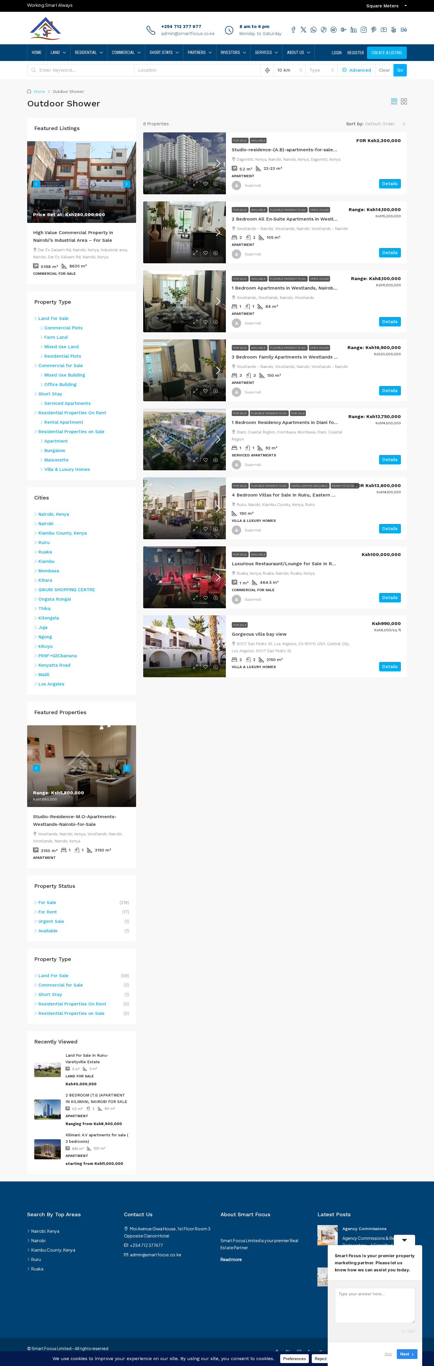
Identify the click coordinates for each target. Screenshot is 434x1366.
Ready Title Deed (345, 485)
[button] (394, 101)
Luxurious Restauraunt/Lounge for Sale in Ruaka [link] (287, 563)
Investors (230, 52)
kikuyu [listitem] (45, 646)
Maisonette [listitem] (56, 460)
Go (400, 70)
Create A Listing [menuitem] (387, 52)
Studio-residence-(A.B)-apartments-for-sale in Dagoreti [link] (296, 149)
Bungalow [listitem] (54, 450)
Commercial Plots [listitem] (63, 328)
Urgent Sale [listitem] (51, 929)
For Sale (240, 140)
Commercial (123, 52)
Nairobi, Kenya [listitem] (53, 514)
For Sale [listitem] (47, 910)
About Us (295, 52)
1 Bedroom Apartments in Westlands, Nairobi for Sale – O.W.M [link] (303, 288)
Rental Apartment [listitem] (63, 422)
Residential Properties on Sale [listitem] (71, 431)
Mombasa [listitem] (48, 570)
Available (258, 140)
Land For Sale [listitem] (53, 318)
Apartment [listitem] (56, 441)
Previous (36, 184)
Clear (384, 70)
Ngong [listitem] (45, 637)
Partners (197, 52)
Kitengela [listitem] (48, 618)
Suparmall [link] (253, 185)
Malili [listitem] (43, 674)
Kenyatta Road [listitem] (54, 665)
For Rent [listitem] (47, 919)
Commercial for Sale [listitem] (60, 365)
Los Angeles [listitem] (51, 684)
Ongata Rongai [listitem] (54, 599)
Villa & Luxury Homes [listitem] (67, 469)
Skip (388, 1354)
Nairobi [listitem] (45, 523)
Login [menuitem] (337, 52)
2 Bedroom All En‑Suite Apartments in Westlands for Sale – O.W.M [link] (308, 219)
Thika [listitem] (44, 608)
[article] (81, 212)
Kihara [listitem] (45, 580)
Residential (86, 52)
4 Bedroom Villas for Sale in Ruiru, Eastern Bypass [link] (289, 495)
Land (55, 52)
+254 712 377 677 (181, 26)
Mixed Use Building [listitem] (64, 375)
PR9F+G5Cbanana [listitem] (57, 655)
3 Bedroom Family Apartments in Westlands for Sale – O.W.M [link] (302, 357)
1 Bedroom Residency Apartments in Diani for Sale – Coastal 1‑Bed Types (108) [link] (322, 422)
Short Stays (161, 52)
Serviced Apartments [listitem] (67, 403)
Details (390, 183)
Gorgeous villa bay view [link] (259, 634)
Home (37, 52)
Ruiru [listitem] (44, 542)
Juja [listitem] (43, 627)
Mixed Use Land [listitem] (61, 346)
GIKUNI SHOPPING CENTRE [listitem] (66, 589)
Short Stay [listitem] (50, 394)
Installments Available (309, 485)
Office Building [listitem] (60, 384)
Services (263, 52)
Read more (231, 1267)
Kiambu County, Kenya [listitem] (62, 533)
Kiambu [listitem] (46, 561)
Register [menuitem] (355, 52)
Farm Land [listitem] (56, 337)
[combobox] (290, 70)
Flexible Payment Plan (288, 209)
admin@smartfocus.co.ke (188, 33)
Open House (319, 209)
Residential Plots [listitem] (62, 356)
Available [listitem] (48, 938)
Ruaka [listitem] (45, 552)
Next (126, 184)
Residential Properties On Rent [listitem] (72, 412)
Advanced (359, 70)
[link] (184, 163)
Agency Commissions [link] (364, 1236)
